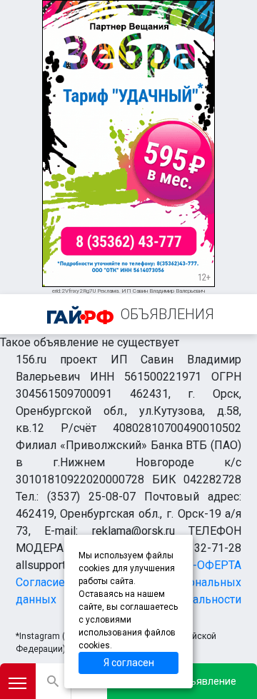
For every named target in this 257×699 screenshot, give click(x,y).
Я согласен (129, 662)
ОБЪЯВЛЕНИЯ (167, 314)
